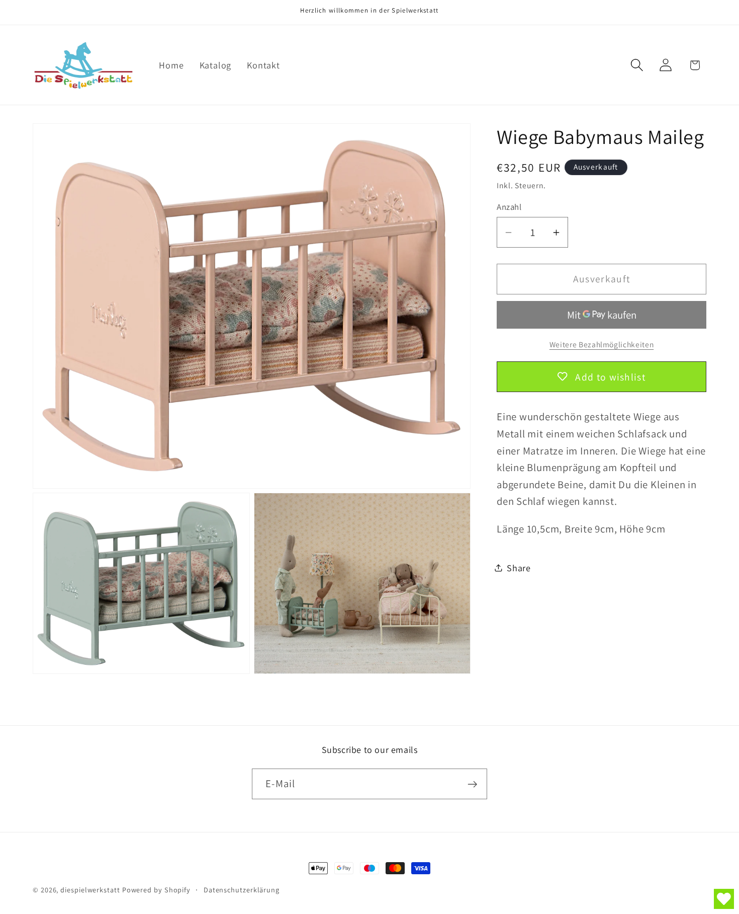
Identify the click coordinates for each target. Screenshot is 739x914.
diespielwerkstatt (90, 889)
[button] (637, 65)
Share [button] (519, 568)
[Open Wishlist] (724, 899)
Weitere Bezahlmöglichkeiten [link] (601, 344)
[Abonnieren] (472, 784)
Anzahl (509, 206)
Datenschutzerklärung (242, 889)
